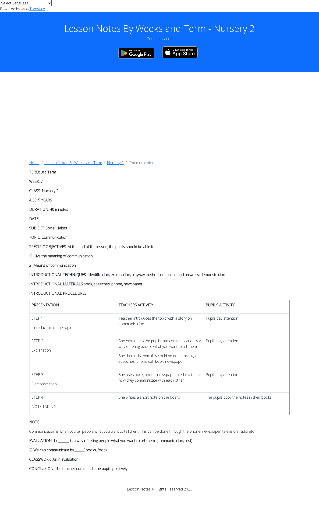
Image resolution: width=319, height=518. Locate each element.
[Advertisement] (159, 116)
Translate (37, 8)
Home (34, 162)
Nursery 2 (115, 162)
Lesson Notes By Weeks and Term (73, 162)
